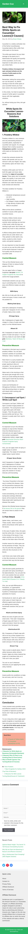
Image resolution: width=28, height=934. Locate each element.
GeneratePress (14, 931)
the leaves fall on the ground (12, 508)
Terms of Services (8, 889)
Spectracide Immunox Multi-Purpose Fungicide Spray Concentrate (12, 441)
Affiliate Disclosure (8, 887)
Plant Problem (8, 766)
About (4, 878)
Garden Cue (8, 4)
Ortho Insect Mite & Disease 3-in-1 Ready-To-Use (13, 579)
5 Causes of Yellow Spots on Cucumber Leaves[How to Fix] (16, 741)
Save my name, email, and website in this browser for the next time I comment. (13, 823)
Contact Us (5, 881)
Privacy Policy (6, 884)
